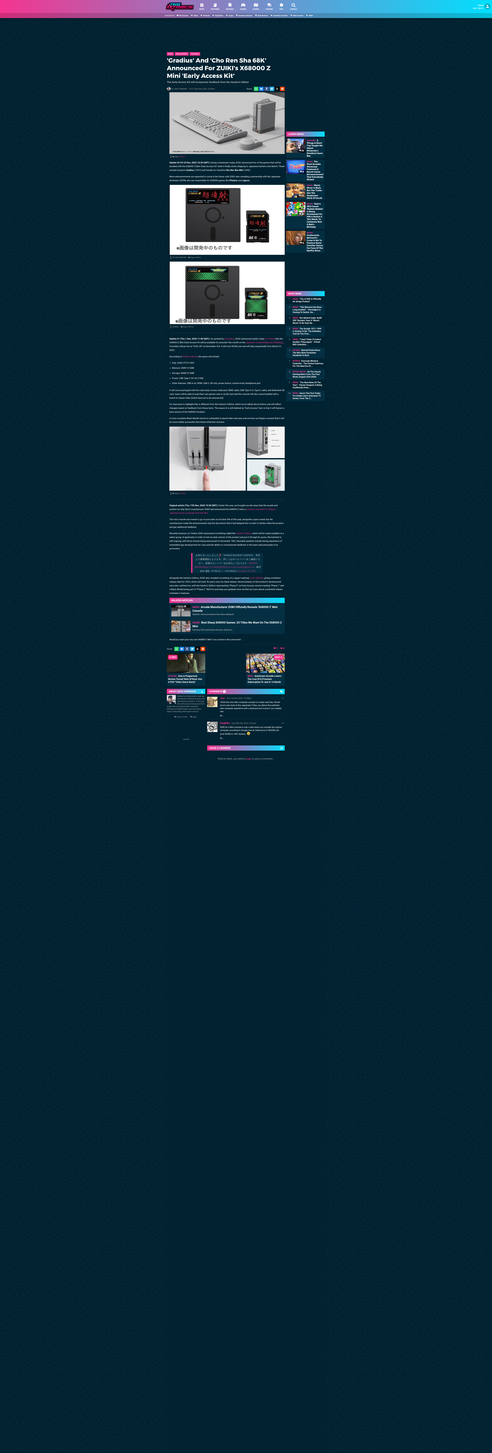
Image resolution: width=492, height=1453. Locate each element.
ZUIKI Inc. (182, 157)
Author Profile (181, 717)
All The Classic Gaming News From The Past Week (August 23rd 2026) (307, 374)
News (170, 54)
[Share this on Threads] (277, 89)
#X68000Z (199, 566)
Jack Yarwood (180, 88)
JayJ (222, 698)
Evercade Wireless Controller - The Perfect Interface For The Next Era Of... (308, 363)
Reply (194, 717)
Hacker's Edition (243, 533)
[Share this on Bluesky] (261, 89)
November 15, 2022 (247, 570)
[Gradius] (227, 293)
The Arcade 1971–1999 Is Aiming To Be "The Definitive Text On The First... (307, 331)
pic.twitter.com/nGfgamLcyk (241, 566)
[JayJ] (212, 706)
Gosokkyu (229, 338)
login (249, 758)
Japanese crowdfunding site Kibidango (264, 342)
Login (475, 8)
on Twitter (270, 338)
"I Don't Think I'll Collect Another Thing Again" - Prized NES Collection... (307, 342)
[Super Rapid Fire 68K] (227, 220)
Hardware (195, 54)
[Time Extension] (180, 6)
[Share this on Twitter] (272, 89)
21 (302, 214)
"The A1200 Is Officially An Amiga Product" (307, 300)
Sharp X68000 (181, 54)
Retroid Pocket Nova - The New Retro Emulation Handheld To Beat (307, 353)
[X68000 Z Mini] (227, 123)
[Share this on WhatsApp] (256, 89)
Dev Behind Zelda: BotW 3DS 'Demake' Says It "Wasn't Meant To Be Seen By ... (307, 320)
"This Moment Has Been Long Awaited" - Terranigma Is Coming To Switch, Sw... (307, 309)
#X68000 (253, 563)
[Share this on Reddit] (282, 89)
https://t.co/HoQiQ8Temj (215, 566)
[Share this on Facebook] (266, 89)
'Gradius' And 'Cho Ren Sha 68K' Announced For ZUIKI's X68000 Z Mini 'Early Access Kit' (218, 68)
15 (302, 151)
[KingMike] (212, 731)
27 (302, 195)
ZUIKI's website (189, 356)
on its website (256, 578)
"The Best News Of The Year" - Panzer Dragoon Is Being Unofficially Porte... (307, 385)
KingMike (225, 723)
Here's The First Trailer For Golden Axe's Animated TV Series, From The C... (307, 396)
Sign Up (480, 8)
